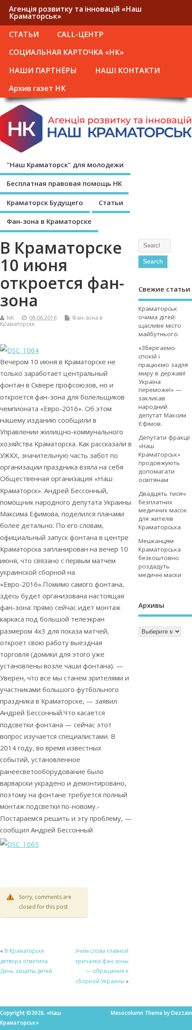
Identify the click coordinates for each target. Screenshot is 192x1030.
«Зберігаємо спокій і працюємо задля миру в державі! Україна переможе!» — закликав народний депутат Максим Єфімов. (163, 386)
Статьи (111, 202)
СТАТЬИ (24, 34)
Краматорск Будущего (45, 202)
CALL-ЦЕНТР (80, 34)
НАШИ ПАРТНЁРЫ (43, 70)
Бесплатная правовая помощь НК (64, 183)
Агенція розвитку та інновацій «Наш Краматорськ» (75, 12)
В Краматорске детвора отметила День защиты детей (26, 961)
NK (10, 317)
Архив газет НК (37, 88)
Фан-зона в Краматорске (49, 221)
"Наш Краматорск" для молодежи (65, 164)
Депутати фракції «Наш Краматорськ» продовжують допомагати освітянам (164, 458)
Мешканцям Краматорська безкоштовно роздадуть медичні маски (159, 558)
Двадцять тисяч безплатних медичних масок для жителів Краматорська (162, 510)
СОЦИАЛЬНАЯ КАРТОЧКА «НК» (66, 52)
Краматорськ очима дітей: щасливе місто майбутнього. (159, 321)
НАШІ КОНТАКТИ (127, 70)
